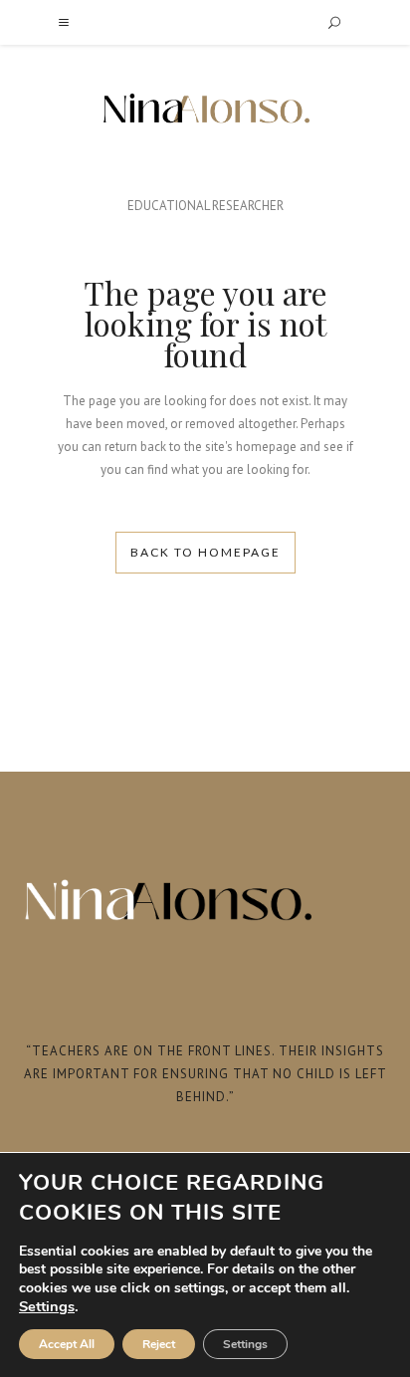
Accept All (67, 1344)
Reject (158, 1344)
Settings (47, 1306)
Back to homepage (205, 552)
